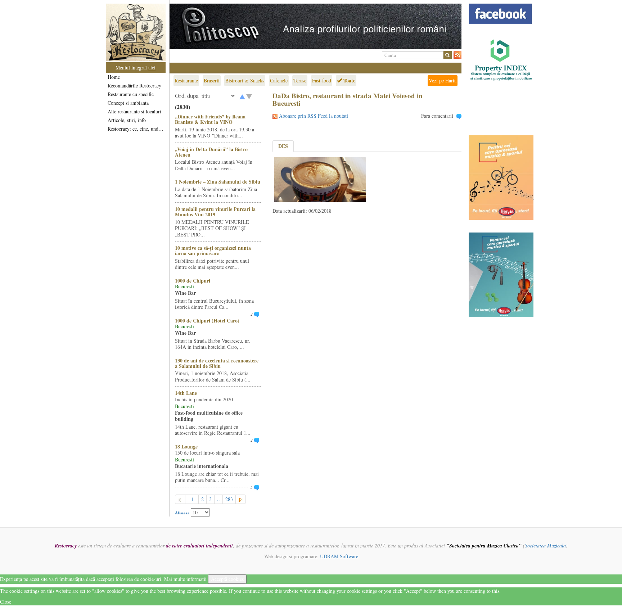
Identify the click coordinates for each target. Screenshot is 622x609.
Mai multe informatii (185, 579)
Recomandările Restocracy (134, 85)
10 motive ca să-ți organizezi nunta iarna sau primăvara (213, 250)
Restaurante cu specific (131, 94)
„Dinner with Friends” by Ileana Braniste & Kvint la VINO (210, 119)
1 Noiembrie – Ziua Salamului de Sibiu (217, 181)
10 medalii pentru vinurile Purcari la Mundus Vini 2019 (215, 211)
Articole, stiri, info (127, 120)
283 (229, 499)
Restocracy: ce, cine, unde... (136, 128)
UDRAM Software (339, 556)
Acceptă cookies (227, 579)
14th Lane (186, 393)
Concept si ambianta (128, 102)
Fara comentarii (437, 115)
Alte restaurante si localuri (134, 111)
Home (114, 76)
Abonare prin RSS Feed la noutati (313, 115)
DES (283, 146)
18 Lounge (186, 446)
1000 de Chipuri (192, 280)
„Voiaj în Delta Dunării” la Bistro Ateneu (211, 151)
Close (5, 601)
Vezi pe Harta (442, 80)
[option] (315, 26)
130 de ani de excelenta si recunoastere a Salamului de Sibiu (216, 363)
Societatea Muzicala (545, 545)
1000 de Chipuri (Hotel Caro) (207, 320)
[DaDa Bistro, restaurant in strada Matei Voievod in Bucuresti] (320, 178)
